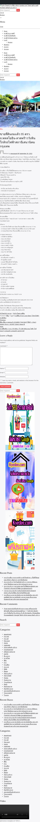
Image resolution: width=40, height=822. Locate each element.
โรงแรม (6, 695)
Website (2, 377)
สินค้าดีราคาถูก (8, 689)
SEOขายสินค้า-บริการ (10, 647)
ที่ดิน (1, 129)
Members (6, 44)
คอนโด (6, 654)
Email (2, 372)
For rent (6, 636)
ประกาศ (6, 667)
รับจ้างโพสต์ (7, 676)
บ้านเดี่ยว (6, 665)
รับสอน (6, 678)
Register (2, 15)
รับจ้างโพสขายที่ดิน (19, 313)
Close (1, 26)
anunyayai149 (14, 153)
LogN (5, 40)
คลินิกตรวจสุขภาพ (9, 652)
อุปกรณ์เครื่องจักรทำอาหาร (12, 691)
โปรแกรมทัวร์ (8, 693)
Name (2, 368)
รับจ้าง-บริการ (8, 673)
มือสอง (6, 671)
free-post (7, 641)
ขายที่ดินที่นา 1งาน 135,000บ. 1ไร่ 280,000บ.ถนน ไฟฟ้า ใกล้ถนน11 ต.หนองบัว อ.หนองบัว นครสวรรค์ (18, 329)
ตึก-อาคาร (7, 656)
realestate (7, 645)
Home (5, 31)
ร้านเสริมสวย (8, 682)
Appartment (7, 634)
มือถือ (5, 669)
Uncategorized (8, 649)
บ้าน (5, 663)
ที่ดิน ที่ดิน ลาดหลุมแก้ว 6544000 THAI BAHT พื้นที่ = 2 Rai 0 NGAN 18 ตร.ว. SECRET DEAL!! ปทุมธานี (18, 322)
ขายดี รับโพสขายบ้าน (10, 38)
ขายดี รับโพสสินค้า (10, 35)
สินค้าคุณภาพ (8, 686)
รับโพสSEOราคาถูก (6, 313)
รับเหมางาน (7, 680)
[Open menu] (1, 17)
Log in (2, 12)
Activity (6, 47)
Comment (3, 346)
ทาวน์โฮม (7, 658)
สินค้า (5, 684)
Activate (6, 49)
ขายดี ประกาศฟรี (9, 33)
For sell (6, 639)
